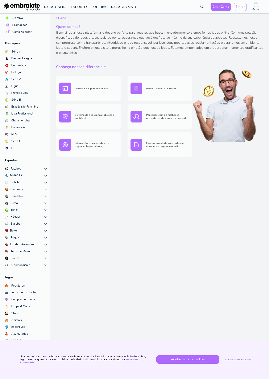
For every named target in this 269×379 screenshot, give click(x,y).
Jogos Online (55, 7)
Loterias (99, 7)
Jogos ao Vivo (123, 7)
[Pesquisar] (202, 7)
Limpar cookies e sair (238, 359)
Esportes (79, 7)
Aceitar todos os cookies (188, 359)
